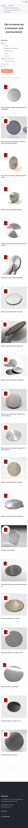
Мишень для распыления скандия (11, 482)
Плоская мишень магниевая (9, 686)
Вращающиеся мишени (11, 48)
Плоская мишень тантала (9, 755)
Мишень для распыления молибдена (12, 380)
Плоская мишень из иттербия (10, 618)
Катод (6, 53)
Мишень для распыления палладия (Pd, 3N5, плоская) (13, 448)
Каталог (4, 811)
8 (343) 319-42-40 (6, 807)
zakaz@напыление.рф (7, 805)
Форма (3, 43)
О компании (5, 816)
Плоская (6, 56)
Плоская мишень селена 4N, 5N (11, 721)
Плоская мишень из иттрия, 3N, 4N (12, 652)
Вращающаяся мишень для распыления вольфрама (13, 108)
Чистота (3, 66)
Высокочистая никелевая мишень (11, 209)
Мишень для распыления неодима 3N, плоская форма (13, 414)
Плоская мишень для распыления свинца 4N (14, 585)
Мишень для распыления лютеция (11, 311)
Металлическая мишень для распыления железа (14, 244)
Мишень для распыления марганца (12, 346)
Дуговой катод (8, 51)
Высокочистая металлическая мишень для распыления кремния (13, 142)
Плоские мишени (9, 61)
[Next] (14, 768)
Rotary (6, 45)
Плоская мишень (9, 58)
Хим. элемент (5, 64)
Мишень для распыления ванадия (11, 277)
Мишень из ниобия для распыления (12, 516)
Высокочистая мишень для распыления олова (13, 176)
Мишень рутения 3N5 (7, 550)
